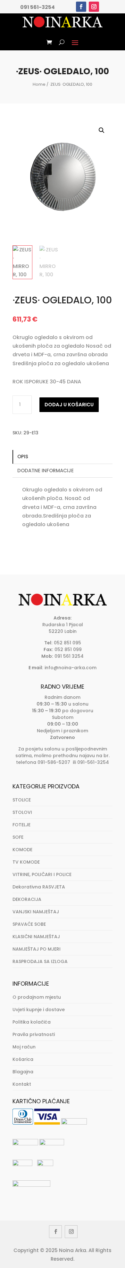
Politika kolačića (32, 1022)
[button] (101, 130)
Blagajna (23, 1072)
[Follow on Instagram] (94, 7)
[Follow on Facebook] (81, 7)
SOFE (18, 837)
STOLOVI (22, 812)
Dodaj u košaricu (69, 404)
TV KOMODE (26, 862)
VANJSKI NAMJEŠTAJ (36, 912)
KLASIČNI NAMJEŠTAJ (36, 936)
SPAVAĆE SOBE (29, 924)
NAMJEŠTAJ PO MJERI (37, 949)
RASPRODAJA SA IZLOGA (40, 961)
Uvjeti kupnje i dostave (39, 1009)
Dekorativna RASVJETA (39, 887)
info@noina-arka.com (70, 667)
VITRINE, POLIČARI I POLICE (42, 874)
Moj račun (24, 1047)
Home (39, 84)
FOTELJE (21, 825)
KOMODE (22, 849)
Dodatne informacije (45, 470)
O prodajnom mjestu (37, 997)
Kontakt (22, 1084)
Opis (22, 456)
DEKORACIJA (27, 899)
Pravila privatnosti (34, 1034)
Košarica (23, 1059)
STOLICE (22, 800)
